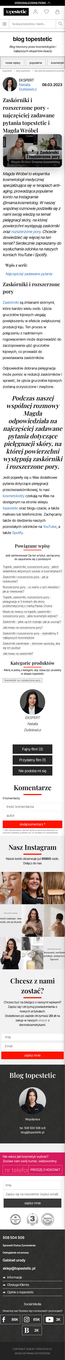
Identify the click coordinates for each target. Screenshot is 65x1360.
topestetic (7, 70)
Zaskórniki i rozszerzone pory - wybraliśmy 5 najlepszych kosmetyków (30, 635)
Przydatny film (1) (32, 760)
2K (36, 1330)
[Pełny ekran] (54, 162)
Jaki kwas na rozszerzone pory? (23, 627)
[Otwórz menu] (4, 23)
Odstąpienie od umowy (16, 1252)
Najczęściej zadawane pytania (28, 274)
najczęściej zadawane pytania (49, 70)
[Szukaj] (60, 23)
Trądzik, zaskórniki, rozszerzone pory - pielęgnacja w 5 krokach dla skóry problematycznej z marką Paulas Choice (27, 601)
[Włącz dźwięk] (25, 162)
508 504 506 (13, 1237)
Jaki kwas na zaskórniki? (18, 653)
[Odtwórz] (11, 162)
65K (36, 1319)
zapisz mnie (32, 1055)
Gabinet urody (14, 1260)
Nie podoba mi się (32, 771)
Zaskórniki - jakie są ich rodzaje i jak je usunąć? (32, 622)
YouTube (50, 526)
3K (58, 1319)
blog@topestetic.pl (32, 1132)
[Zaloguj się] (37, 11)
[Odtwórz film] (32, 150)
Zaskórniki (11, 302)
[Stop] (18, 162)
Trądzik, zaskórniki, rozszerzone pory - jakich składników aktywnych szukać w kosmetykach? (32, 569)
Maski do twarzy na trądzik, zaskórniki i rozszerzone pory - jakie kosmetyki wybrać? (30, 614)
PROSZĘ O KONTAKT (45, 1170)
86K (15, 1319)
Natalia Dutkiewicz (28, 86)
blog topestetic (32, 38)
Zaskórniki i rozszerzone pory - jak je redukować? (25, 579)
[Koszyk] (57, 11)
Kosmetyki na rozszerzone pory (22, 680)
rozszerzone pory (25, 231)
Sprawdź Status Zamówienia (19, 1245)
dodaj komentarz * (32, 824)
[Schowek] (48, 11)
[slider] (39, 162)
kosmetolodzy (14, 496)
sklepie (42, 1020)
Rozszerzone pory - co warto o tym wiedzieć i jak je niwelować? (31, 589)
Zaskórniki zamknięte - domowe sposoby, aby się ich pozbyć (31, 646)
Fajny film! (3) (32, 749)
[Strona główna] (16, 12)
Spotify (17, 533)
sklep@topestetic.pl (19, 1268)
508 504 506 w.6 (35, 1128)
